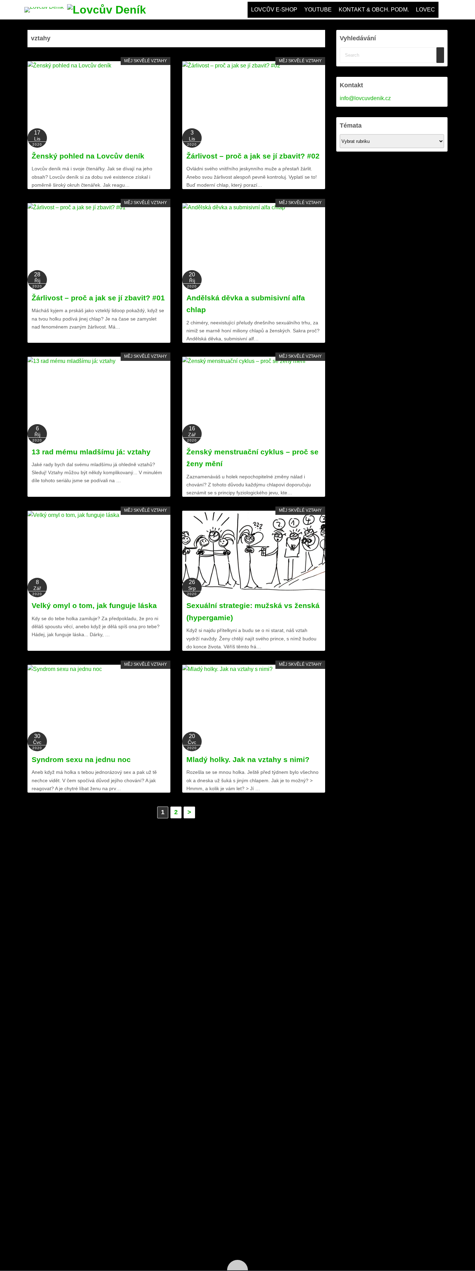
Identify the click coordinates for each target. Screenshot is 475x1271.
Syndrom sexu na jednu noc (81, 759)
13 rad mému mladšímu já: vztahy (91, 452)
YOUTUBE (318, 10)
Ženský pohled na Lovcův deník (88, 156)
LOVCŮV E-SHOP (274, 10)
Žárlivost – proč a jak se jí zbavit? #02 (253, 156)
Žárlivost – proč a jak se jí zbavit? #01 (98, 298)
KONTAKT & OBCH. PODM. (374, 10)
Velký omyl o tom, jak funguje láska (94, 605)
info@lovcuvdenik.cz (365, 98)
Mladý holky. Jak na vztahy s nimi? (247, 759)
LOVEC (425, 10)
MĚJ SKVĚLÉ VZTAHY (145, 60)
